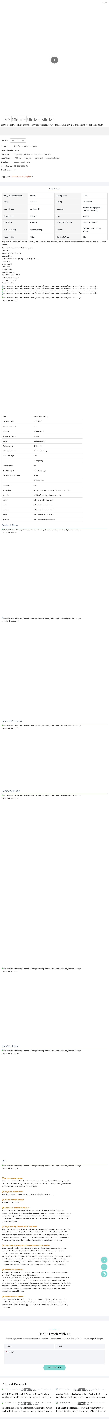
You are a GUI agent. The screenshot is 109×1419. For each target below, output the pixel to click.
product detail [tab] (54, 189)
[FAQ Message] (104, 1273)
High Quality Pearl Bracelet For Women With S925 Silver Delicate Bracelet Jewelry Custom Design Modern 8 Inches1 (81, 1409)
